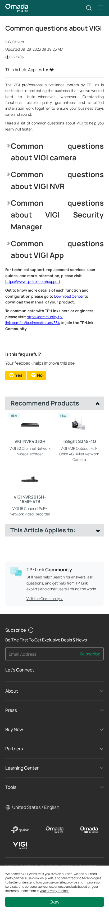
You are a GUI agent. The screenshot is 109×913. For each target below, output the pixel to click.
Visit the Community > (44, 598)
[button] (89, 8)
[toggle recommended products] (96, 403)
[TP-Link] (20, 829)
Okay (54, 902)
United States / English (35, 807)
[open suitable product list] (96, 530)
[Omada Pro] (89, 829)
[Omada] (54, 829)
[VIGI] (20, 845)
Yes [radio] (18, 375)
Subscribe (90, 654)
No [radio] (40, 375)
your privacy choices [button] (54, 890)
